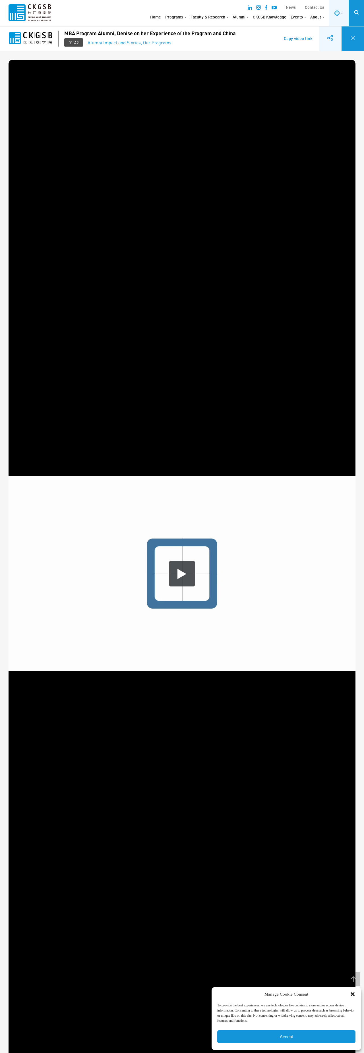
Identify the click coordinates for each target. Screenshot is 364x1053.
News (291, 7)
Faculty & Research (208, 16)
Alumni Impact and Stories (114, 42)
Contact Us (314, 7)
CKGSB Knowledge (269, 16)
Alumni (239, 16)
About (315, 16)
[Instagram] (258, 8)
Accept (286, 1036)
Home (155, 16)
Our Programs (157, 42)
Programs (174, 16)
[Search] (356, 12)
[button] (352, 994)
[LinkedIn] (250, 8)
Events (297, 16)
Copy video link (298, 34)
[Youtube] (274, 8)
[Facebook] (266, 8)
